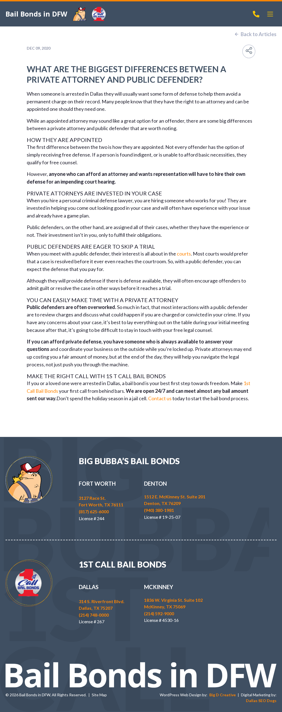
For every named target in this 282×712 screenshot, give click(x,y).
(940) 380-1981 (159, 510)
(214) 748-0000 (94, 614)
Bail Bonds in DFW (36, 13)
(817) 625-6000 (94, 511)
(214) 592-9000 (159, 613)
